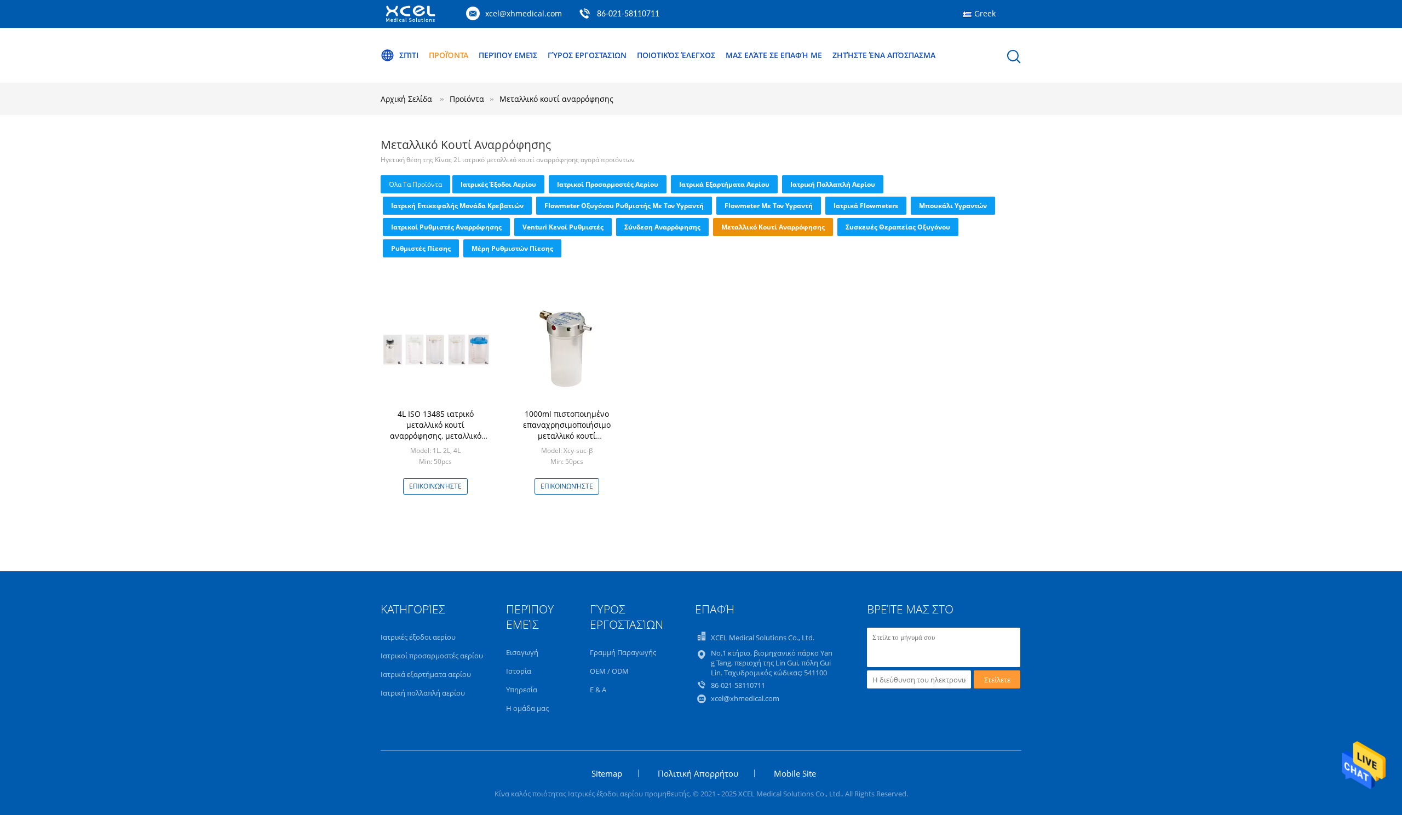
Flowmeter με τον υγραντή (769, 205)
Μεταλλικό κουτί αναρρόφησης (556, 99)
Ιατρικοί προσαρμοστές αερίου (607, 184)
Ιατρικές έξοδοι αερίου (498, 184)
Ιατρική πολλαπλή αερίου (832, 184)
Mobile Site (795, 773)
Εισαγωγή (522, 652)
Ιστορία (518, 671)
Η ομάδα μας (527, 708)
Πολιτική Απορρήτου (698, 773)
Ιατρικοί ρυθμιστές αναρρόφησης (446, 227)
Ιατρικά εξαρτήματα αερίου (724, 184)
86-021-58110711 (628, 14)
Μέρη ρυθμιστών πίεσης (512, 248)
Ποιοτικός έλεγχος (676, 55)
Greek (985, 13)
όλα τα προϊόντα (415, 184)
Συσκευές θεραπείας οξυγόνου (898, 227)
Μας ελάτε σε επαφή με (774, 55)
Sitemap (606, 773)
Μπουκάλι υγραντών (953, 205)
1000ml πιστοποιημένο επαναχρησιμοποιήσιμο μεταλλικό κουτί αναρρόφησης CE (567, 430)
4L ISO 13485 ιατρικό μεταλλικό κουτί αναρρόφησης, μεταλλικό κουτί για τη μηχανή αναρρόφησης (435, 436)
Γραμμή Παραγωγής (623, 652)
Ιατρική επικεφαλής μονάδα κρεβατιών (457, 205)
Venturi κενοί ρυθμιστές (563, 227)
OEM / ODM (609, 671)
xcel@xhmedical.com (523, 13)
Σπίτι (408, 55)
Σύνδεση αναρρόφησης (662, 227)
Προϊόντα (448, 55)
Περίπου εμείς (508, 55)
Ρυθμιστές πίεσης (421, 248)
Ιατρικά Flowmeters (866, 205)
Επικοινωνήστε (435, 486)
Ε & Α (598, 690)
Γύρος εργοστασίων (587, 55)
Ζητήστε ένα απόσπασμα (883, 55)
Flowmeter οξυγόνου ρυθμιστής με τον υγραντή (624, 205)
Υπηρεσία (521, 690)
